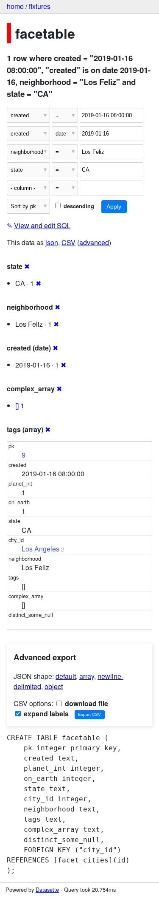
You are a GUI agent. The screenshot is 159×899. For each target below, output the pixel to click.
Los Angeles (40, 549)
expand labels (45, 713)
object (54, 686)
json (51, 242)
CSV (68, 242)
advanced (94, 242)
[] (17, 405)
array (86, 676)
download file (85, 703)
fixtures (39, 6)
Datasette (47, 889)
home (15, 6)
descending (78, 206)
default (66, 676)
